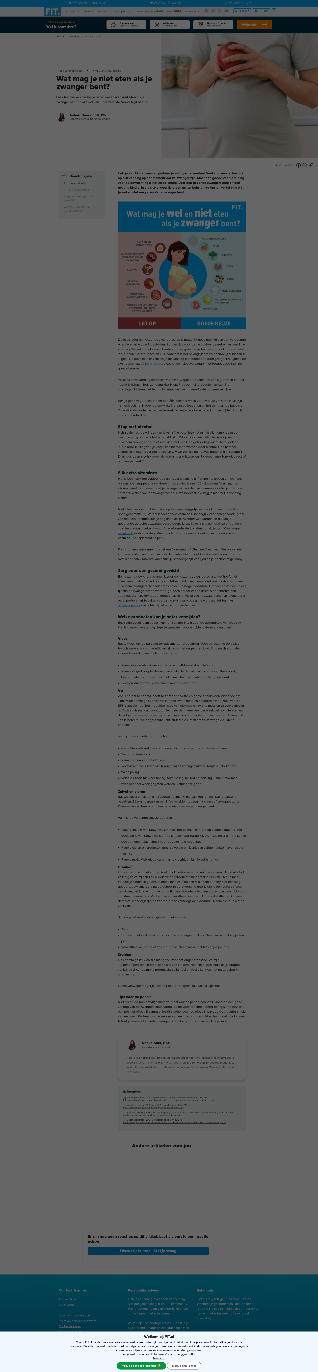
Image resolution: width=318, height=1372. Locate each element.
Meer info (159, 1358)
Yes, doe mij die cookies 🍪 (141, 1366)
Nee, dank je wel (184, 1366)
